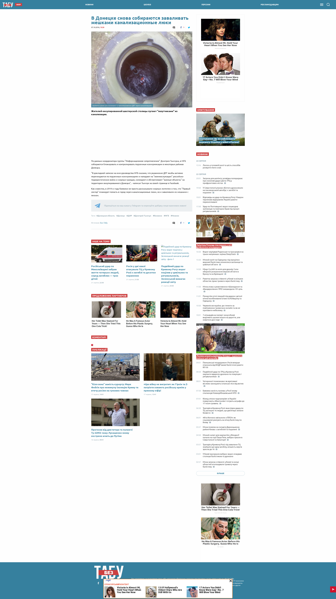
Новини (175, 216)
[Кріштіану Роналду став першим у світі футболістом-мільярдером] (220, 229)
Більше (220, 473)
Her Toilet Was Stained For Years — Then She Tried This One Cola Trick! (106, 323)
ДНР (130, 216)
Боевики (158, 216)
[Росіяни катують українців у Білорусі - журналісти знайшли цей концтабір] (220, 339)
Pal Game (220, 547)
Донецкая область (106, 216)
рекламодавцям (270, 5)
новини (89, 5)
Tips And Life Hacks (220, 513)
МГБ (167, 216)
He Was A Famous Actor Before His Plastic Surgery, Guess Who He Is (139, 323)
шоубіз (147, 5)
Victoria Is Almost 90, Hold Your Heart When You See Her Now (173, 323)
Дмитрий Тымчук (143, 216)
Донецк (121, 216)
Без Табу (103, 223)
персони (205, 5)
